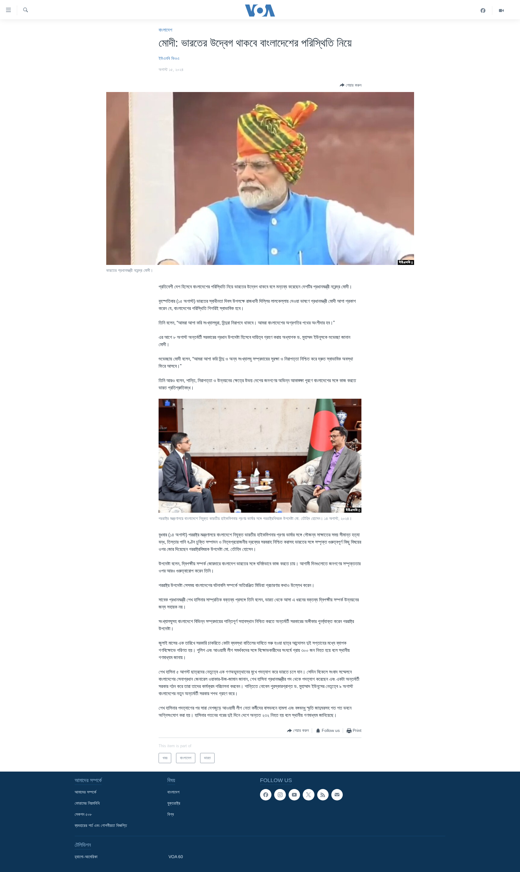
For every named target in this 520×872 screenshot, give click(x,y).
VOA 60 (176, 856)
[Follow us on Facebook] (265, 794)
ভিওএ (175, 58)
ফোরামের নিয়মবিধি (87, 803)
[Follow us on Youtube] (294, 794)
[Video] (501, 10)
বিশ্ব (170, 814)
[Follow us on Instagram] (280, 794)
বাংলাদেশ (165, 29)
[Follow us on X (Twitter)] (308, 794)
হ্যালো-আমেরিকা (86, 856)
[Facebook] (483, 10)
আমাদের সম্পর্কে (85, 792)
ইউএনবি (164, 58)
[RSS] (323, 794)
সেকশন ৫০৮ (83, 814)
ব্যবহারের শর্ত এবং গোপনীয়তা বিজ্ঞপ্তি (101, 825)
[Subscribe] (337, 794)
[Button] (350, 85)
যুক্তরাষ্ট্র (173, 803)
